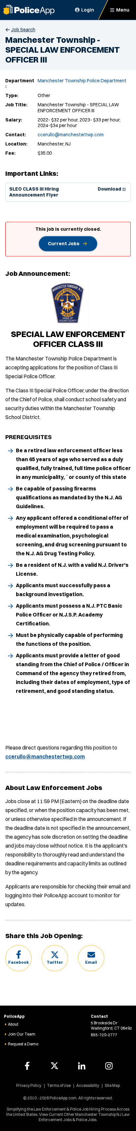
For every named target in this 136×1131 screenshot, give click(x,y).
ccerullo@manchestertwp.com (71, 135)
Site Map (112, 1085)
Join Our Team (21, 1034)
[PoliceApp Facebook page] (27, 1066)
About (13, 1024)
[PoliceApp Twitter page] (54, 1066)
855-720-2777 (104, 1034)
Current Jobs (64, 244)
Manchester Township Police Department (82, 81)
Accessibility (87, 1085)
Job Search (23, 30)
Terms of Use (59, 1085)
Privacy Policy (28, 1085)
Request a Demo (23, 1043)
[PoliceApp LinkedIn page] (81, 1066)
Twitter (55, 962)
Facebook (18, 962)
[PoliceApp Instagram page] (109, 1066)
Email (91, 962)
